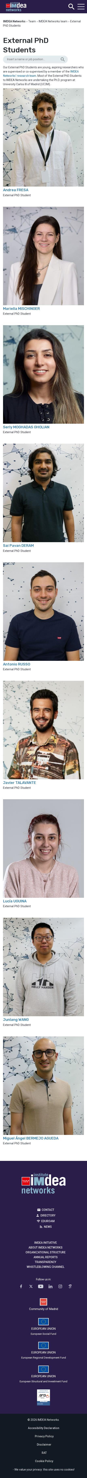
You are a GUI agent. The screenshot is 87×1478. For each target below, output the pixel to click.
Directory (47, 1215)
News (48, 1226)
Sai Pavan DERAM (18, 545)
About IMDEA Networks (46, 1247)
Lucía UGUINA (15, 901)
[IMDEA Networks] (16, 6)
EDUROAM (48, 1221)
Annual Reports (46, 1257)
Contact (48, 1209)
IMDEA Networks (44, 1184)
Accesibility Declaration (43, 1428)
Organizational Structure (45, 1252)
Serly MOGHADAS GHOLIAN (26, 427)
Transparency (45, 1262)
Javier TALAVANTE (19, 783)
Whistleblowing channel (45, 1266)
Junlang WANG (16, 1019)
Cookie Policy (44, 1461)
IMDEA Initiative (45, 1242)
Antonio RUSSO (16, 664)
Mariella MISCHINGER (21, 308)
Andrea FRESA (15, 190)
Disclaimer (44, 1444)
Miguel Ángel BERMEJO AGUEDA (30, 1138)
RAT (44, 1452)
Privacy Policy (44, 1436)
